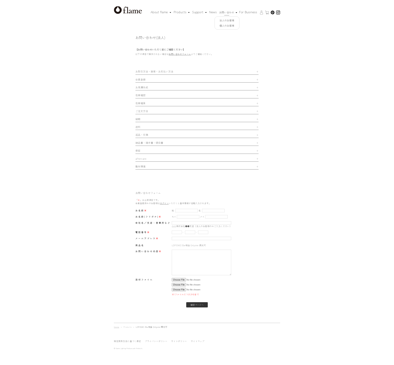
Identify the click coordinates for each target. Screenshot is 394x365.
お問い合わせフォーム (180, 54)
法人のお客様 (226, 20)
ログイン (164, 203)
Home (116, 326)
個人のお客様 (226, 25)
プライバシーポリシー (156, 341)
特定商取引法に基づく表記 (127, 341)
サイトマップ (197, 341)
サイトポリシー (179, 341)
